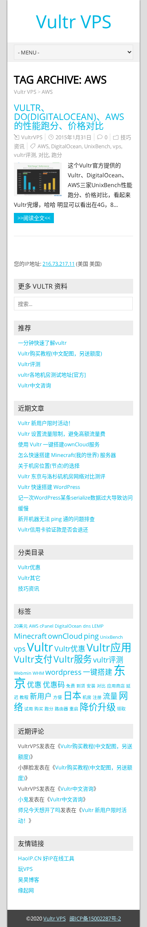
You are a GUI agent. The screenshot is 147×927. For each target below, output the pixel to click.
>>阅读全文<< (34, 218)
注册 (97, 697)
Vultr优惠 (29, 567)
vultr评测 (25, 154)
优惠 (34, 685)
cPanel (46, 626)
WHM (38, 673)
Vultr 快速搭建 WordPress (49, 487)
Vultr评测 (29, 364)
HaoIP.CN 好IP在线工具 (46, 858)
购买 (38, 709)
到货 (80, 686)
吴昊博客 (28, 879)
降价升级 (98, 707)
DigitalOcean (66, 146)
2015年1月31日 (73, 137)
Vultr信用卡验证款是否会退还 (53, 529)
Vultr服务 (72, 659)
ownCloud (65, 636)
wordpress (63, 672)
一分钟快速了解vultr (42, 342)
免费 (70, 686)
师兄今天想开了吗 (39, 810)
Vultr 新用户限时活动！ (46, 423)
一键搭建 (97, 672)
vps (117, 146)
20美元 (21, 626)
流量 (110, 696)
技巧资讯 (28, 588)
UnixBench (97, 146)
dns (87, 626)
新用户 (41, 696)
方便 (57, 697)
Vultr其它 (29, 577)
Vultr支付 (33, 659)
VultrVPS (31, 137)
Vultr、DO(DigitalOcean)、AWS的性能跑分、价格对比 (69, 116)
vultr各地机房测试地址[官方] (52, 374)
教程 (24, 697)
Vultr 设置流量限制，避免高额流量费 (61, 433)
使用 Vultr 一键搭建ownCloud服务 (59, 444)
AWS (47, 91)
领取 (121, 709)
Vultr (40, 647)
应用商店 (116, 686)
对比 (43, 154)
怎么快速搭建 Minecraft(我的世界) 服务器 (67, 455)
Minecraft (30, 636)
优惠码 (54, 685)
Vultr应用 (109, 647)
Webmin (22, 673)
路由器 (61, 709)
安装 (91, 686)
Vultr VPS (73, 21)
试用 (28, 709)
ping (91, 636)
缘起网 (26, 890)
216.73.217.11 (58, 263)
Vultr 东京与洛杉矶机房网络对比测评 (61, 476)
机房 (86, 697)
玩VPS (25, 869)
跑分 (56, 154)
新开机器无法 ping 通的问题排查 (56, 518)
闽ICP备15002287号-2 (95, 918)
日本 (72, 695)
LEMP (98, 626)
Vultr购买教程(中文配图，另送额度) (60, 353)
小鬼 (23, 799)
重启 (73, 709)
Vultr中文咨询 (34, 385)
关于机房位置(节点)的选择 (49, 465)
